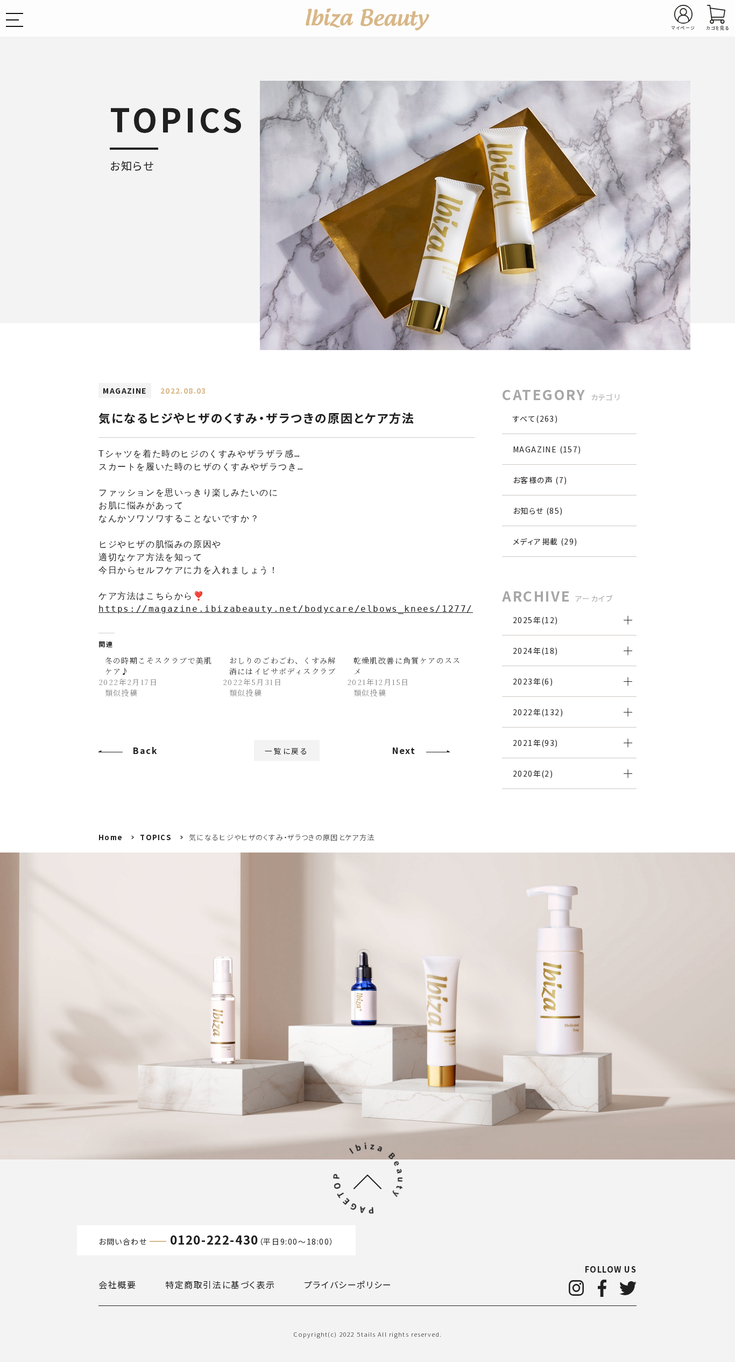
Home (110, 837)
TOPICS (156, 837)
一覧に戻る (287, 750)
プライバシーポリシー (348, 1284)
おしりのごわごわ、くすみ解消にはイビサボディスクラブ (282, 665)
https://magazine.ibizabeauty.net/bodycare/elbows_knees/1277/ (285, 609)
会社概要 (117, 1284)
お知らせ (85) (538, 510)
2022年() (538, 712)
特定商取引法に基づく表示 (220, 1284)
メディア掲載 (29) (545, 541)
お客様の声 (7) (540, 479)
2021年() (536, 742)
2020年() (533, 773)
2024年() (536, 650)
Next (403, 750)
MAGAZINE (124, 390)
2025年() (536, 619)
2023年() (533, 681)
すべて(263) (535, 418)
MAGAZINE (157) (547, 449)
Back (145, 750)
